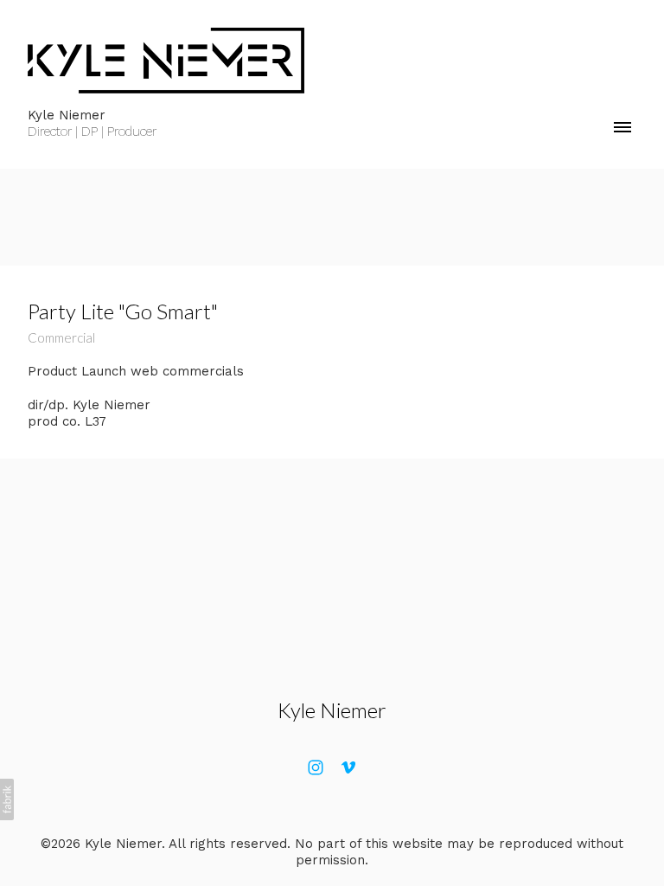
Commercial (61, 337)
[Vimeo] (348, 767)
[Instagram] (315, 767)
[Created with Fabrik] (7, 799)
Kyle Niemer (332, 709)
